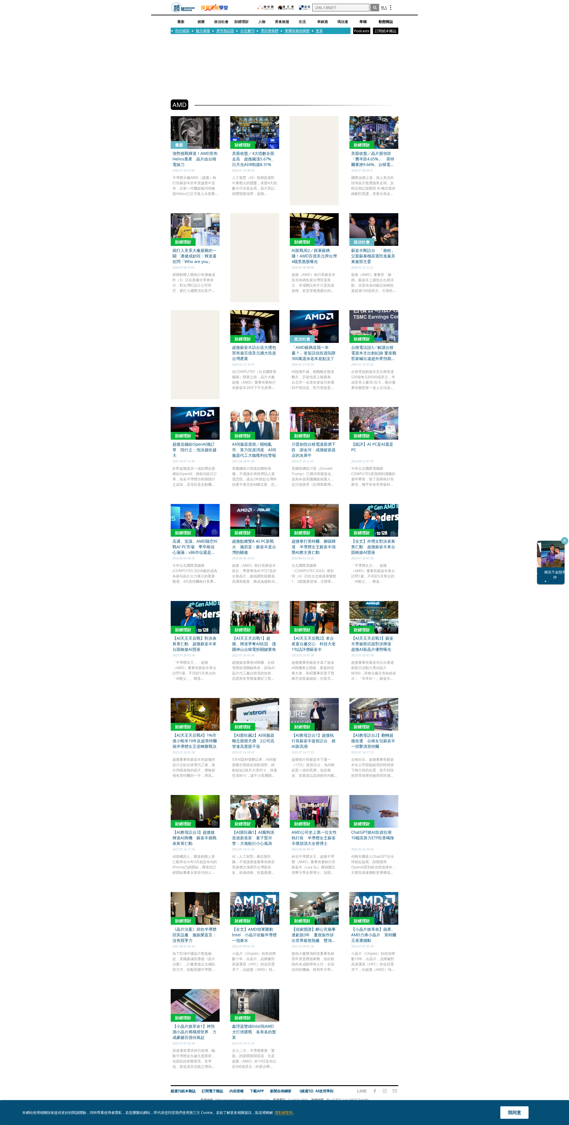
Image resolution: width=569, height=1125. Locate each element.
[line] (362, 1091)
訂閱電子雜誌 (212, 1091)
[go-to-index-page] (183, 7)
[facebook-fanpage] (375, 1091)
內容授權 (236, 1091)
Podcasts (361, 30)
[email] (395, 1091)
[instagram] (385, 1091)
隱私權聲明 (284, 1112)
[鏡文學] (286, 7)
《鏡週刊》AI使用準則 (315, 1091)
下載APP (257, 1091)
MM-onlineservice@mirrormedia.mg (242, 1100)
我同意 (514, 1112)
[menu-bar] (390, 7)
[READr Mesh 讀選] (304, 7)
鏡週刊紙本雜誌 (183, 1091)
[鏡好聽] (265, 7)
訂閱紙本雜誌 (385, 30)
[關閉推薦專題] (564, 540)
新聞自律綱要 (280, 1091)
